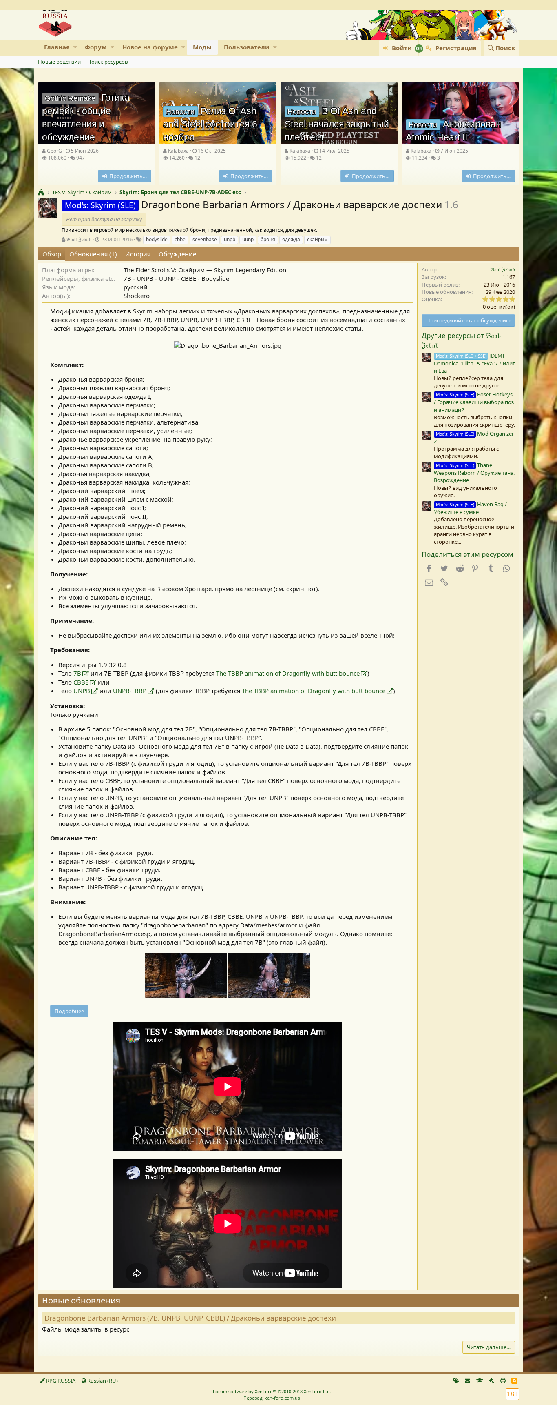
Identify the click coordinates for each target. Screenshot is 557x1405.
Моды (202, 47)
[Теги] (456, 1380)
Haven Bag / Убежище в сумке (470, 508)
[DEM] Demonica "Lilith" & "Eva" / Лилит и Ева (474, 363)
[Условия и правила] (480, 1380)
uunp (248, 239)
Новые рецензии (59, 61)
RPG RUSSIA (60, 1380)
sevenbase (204, 239)
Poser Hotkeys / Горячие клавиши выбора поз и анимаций (474, 402)
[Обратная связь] (467, 1380)
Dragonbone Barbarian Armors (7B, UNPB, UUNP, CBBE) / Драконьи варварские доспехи (190, 1318)
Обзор (51, 254)
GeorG (54, 150)
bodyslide (157, 239)
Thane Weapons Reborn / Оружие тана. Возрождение (474, 472)
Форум (96, 47)
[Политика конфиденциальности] (491, 1380)
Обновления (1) (93, 254)
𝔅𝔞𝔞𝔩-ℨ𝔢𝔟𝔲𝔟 (78, 239)
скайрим (317, 239)
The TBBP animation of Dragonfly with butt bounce (288, 673)
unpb (229, 239)
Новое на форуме (150, 47)
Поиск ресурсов (107, 61)
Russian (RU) (102, 1380)
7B (77, 673)
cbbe (180, 239)
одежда (291, 239)
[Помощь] (503, 1380)
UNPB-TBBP (129, 691)
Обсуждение (177, 254)
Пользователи (247, 47)
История (137, 254)
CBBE (80, 682)
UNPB (81, 691)
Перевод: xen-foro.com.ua (271, 1398)
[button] (75, 47)
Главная (57, 47)
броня (268, 239)
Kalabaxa (178, 150)
